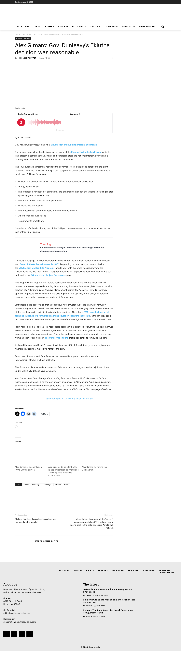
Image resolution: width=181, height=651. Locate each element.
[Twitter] (156, 2)
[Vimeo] (160, 2)
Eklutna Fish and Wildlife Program (36, 268)
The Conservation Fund (56, 337)
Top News (27, 38)
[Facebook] (148, 2)
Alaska (26, 485)
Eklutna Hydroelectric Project (86, 152)
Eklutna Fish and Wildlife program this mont (73, 144)
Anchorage (36, 485)
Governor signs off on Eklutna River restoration (69, 398)
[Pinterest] (31, 64)
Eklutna (58, 485)
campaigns (48, 485)
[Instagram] (152, 2)
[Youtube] (164, 2)
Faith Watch (88, 595)
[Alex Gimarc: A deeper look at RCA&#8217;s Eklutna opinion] (30, 454)
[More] (44, 64)
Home (17, 34)
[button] (162, 26)
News (66, 485)
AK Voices (27, 34)
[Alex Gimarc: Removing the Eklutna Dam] (97, 454)
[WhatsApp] (37, 64)
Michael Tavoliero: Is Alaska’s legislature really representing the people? (36, 520)
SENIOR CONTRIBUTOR (27, 58)
